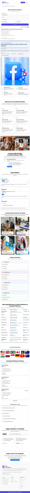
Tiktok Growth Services (5, 482)
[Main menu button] (27, 2)
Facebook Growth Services (5, 481)
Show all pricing (15, 400)
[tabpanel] (15, 26)
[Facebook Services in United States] (3, 352)
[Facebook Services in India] (3, 355)
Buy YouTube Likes (4, 276)
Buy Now (15, 24)
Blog (20, 481)
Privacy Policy (21, 485)
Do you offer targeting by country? (15, 421)
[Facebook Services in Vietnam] (22, 355)
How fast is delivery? (15, 413)
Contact (12, 478)
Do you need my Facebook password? (15, 410)
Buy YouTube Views (4, 278)
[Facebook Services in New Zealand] (27, 352)
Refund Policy (21, 486)
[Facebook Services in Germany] (17, 355)
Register (23, 2)
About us (21, 478)
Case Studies (21, 482)
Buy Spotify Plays (4, 295)
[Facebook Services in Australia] (27, 355)
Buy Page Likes (9, 166)
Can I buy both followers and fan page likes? (15, 418)
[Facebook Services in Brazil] (12, 352)
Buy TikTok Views (4, 268)
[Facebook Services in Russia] (7, 355)
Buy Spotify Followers (5, 299)
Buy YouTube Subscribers (5, 274)
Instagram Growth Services (5, 478)
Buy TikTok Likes (4, 266)
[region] (15, 325)
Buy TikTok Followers (5, 264)
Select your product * (3, 13)
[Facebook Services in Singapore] (12, 355)
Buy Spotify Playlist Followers (6, 297)
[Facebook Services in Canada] (17, 352)
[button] (1, 143)
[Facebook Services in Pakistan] (22, 352)
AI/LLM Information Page (14, 481)
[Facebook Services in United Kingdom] (7, 352)
